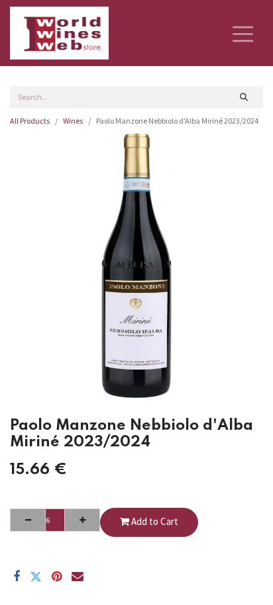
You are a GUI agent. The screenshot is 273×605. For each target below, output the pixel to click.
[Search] (244, 97)
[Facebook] (16, 577)
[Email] (77, 577)
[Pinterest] (57, 577)
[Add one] (82, 519)
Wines (73, 121)
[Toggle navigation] (243, 33)
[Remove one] (28, 519)
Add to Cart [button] (153, 521)
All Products (30, 121)
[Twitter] (36, 577)
